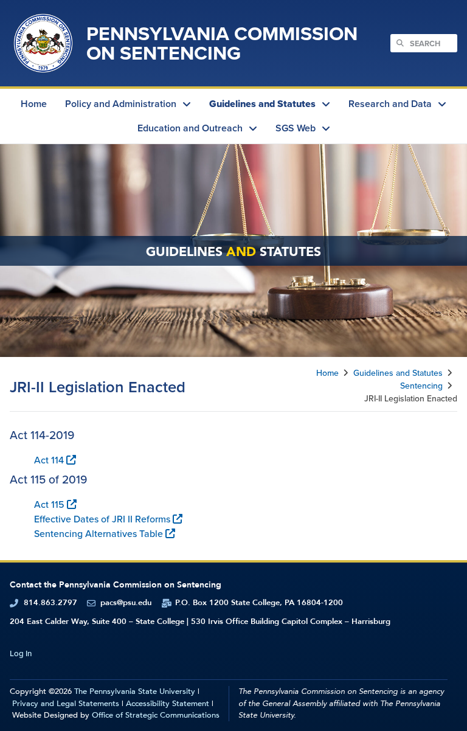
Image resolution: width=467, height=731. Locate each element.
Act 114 (49, 459)
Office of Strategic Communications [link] (156, 715)
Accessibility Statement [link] (167, 703)
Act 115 (49, 504)
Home (327, 373)
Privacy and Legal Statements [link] (65, 703)
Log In (21, 653)
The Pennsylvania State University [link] (134, 691)
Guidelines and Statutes (398, 373)
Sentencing (421, 385)
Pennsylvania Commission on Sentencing (222, 43)
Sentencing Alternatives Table (98, 533)
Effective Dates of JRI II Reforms (102, 518)
